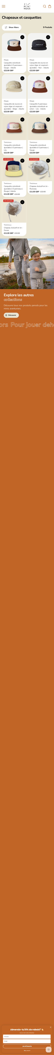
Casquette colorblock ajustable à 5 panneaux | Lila (13, 147)
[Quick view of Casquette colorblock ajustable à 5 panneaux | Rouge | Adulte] (22, 161)
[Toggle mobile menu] (11, 6)
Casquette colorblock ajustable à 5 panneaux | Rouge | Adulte (13, 188)
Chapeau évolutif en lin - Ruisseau (39, 187)
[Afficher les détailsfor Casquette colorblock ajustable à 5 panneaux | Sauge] (40, 128)
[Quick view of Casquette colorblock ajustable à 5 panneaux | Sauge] (48, 120)
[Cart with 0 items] (49, 6)
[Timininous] (27, 6)
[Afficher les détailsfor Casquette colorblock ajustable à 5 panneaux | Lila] (14, 128)
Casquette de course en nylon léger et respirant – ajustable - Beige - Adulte (14, 106)
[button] (49, 6)
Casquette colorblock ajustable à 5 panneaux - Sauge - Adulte (13, 65)
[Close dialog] (50, 1027)
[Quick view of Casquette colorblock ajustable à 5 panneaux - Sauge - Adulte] (22, 37)
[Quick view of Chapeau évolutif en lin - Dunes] (22, 202)
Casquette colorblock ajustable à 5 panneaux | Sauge (39, 147)
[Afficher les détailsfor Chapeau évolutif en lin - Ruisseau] (40, 169)
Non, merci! (27, 1050)
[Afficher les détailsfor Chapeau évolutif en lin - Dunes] (14, 210)
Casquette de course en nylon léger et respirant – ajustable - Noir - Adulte (39, 65)
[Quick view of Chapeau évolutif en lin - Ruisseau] (48, 161)
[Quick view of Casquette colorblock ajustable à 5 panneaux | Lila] (22, 120)
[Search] (44, 6)
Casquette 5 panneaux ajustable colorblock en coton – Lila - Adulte (39, 106)
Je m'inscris (27, 1046)
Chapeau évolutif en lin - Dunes (13, 229)
